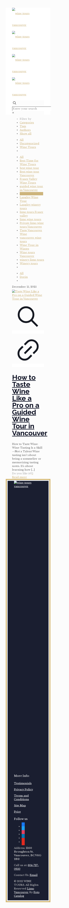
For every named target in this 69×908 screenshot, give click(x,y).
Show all (25, 133)
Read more (19, 477)
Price (17, 811)
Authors (25, 130)
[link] (13, 112)
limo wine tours (30, 219)
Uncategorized (29, 143)
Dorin (24, 277)
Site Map (20, 805)
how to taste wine (31, 193)
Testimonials (23, 783)
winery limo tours (32, 259)
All (22, 139)
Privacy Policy (23, 789)
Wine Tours (28, 147)
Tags (23, 126)
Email (34, 875)
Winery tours (29, 263)
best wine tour (29, 168)
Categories (27, 122)
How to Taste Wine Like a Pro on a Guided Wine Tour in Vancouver (29, 405)
